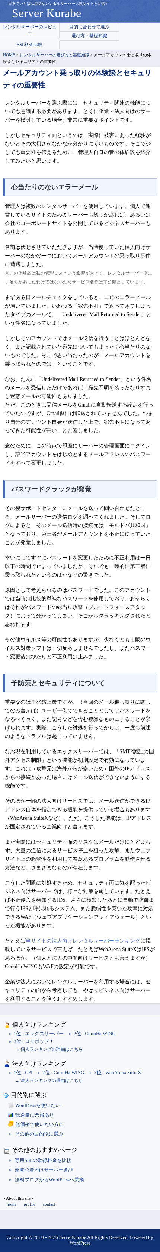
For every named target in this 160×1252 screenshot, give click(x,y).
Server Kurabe (46, 13)
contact (49, 1204)
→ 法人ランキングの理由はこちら (49, 1080)
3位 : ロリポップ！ (34, 1041)
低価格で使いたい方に (39, 1124)
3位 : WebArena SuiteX (117, 1072)
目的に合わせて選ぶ (89, 26)
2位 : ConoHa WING (94, 1033)
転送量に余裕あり (34, 1115)
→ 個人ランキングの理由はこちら (49, 1049)
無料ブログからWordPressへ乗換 (49, 1179)
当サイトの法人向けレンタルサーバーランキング (83, 941)
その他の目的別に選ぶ (39, 1134)
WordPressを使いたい (37, 1105)
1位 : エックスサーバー (39, 1033)
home (11, 1204)
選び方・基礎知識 (89, 35)
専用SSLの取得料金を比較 (43, 1160)
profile (29, 1204)
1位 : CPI (23, 1072)
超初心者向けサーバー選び (44, 1170)
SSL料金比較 (29, 44)
